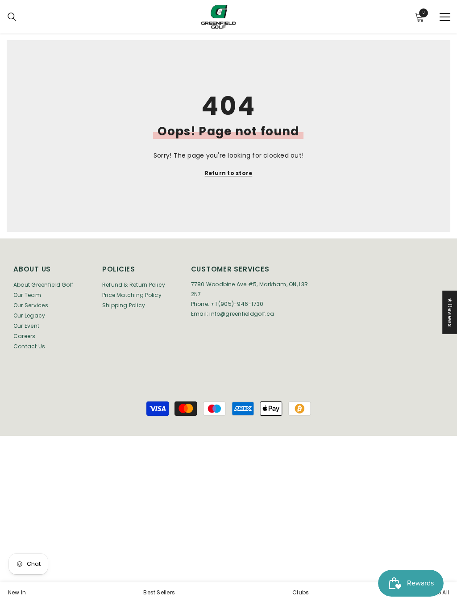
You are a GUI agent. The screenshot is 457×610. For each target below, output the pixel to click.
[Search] (12, 17)
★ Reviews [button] (450, 312)
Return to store (229, 173)
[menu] (445, 17)
